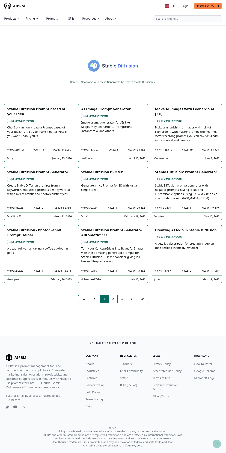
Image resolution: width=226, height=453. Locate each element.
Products (10, 18)
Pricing (30, 18)
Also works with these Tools (106, 82)
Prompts (52, 18)
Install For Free (206, 6)
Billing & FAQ (128, 385)
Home (74, 82)
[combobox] (188, 18)
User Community (131, 371)
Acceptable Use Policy (167, 371)
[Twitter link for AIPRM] (7, 407)
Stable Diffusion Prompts (22, 120)
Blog (89, 406)
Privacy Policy (162, 364)
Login (185, 6)
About (109, 18)
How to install (203, 364)
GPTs (71, 18)
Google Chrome (204, 371)
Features (91, 378)
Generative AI (95, 385)
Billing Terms (161, 396)
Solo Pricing (94, 392)
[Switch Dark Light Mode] (174, 6)
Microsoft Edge (204, 378)
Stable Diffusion (144, 82)
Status (124, 378)
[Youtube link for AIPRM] (15, 408)
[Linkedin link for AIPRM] (24, 408)
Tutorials (126, 364)
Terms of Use (161, 378)
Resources (89, 18)
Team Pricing (94, 399)
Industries (92, 371)
